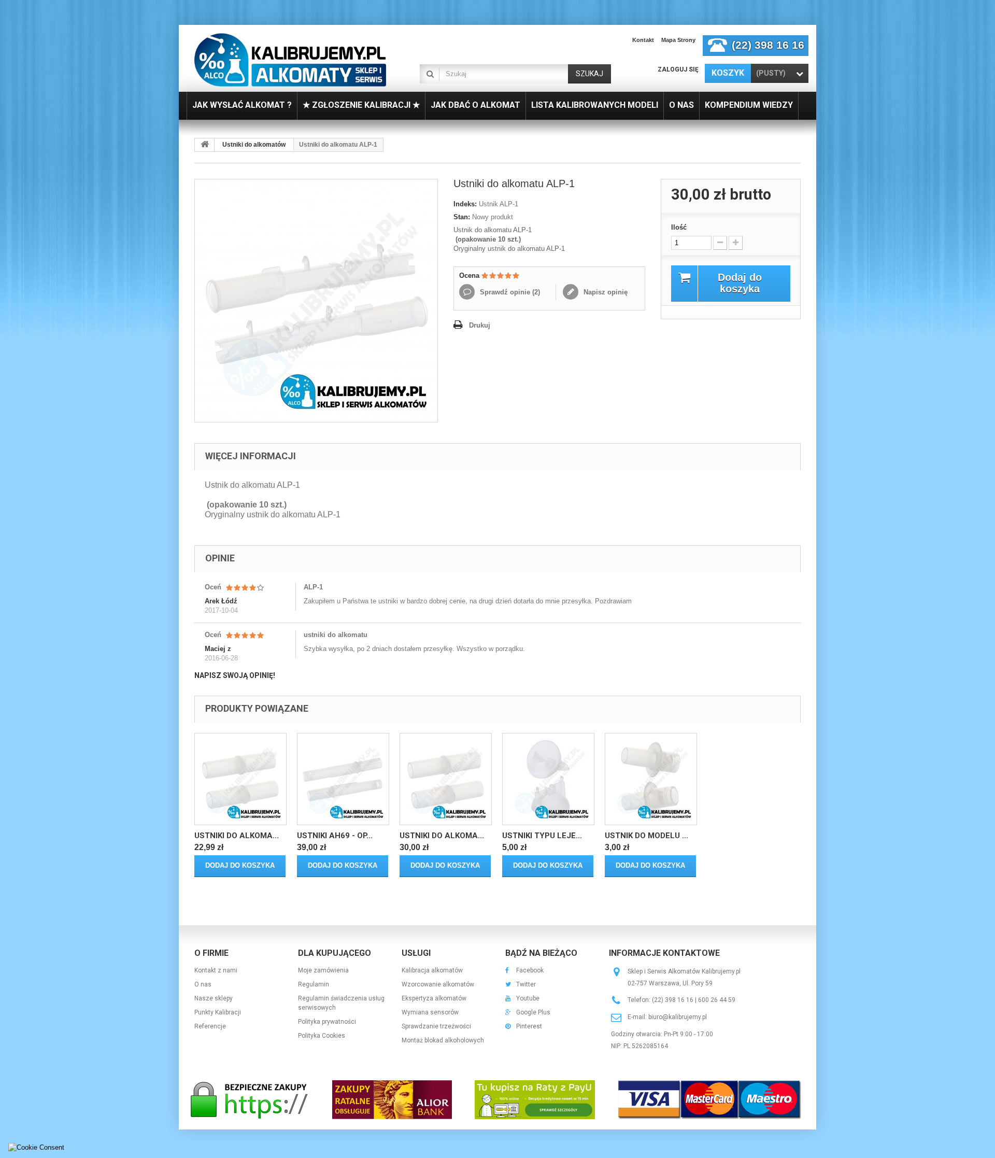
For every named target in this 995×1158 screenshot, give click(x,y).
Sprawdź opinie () (509, 292)
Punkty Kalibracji (217, 1012)
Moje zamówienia (323, 970)
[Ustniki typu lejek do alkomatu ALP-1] (548, 779)
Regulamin (313, 984)
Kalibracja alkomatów (432, 970)
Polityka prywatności (327, 1021)
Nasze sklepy (213, 998)
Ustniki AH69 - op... (335, 835)
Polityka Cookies (321, 1035)
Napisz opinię (604, 292)
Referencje (210, 1026)
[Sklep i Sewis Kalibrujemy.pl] (290, 60)
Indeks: (465, 204)
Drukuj (479, 325)
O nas (202, 984)
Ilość (679, 227)
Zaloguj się (678, 69)
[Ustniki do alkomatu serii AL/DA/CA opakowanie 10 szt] (446, 779)
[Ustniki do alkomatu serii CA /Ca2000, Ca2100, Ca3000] (240, 779)
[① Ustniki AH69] (343, 779)
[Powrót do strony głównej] (205, 144)
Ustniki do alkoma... (236, 835)
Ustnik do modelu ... (646, 835)
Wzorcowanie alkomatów (438, 984)
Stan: (461, 217)
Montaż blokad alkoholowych (443, 1040)
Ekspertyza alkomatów (434, 998)
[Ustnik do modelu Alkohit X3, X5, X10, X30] (651, 779)
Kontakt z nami (215, 970)
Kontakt (643, 40)
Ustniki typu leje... (542, 835)
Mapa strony (678, 40)
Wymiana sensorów (430, 1012)
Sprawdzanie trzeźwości (436, 1026)
